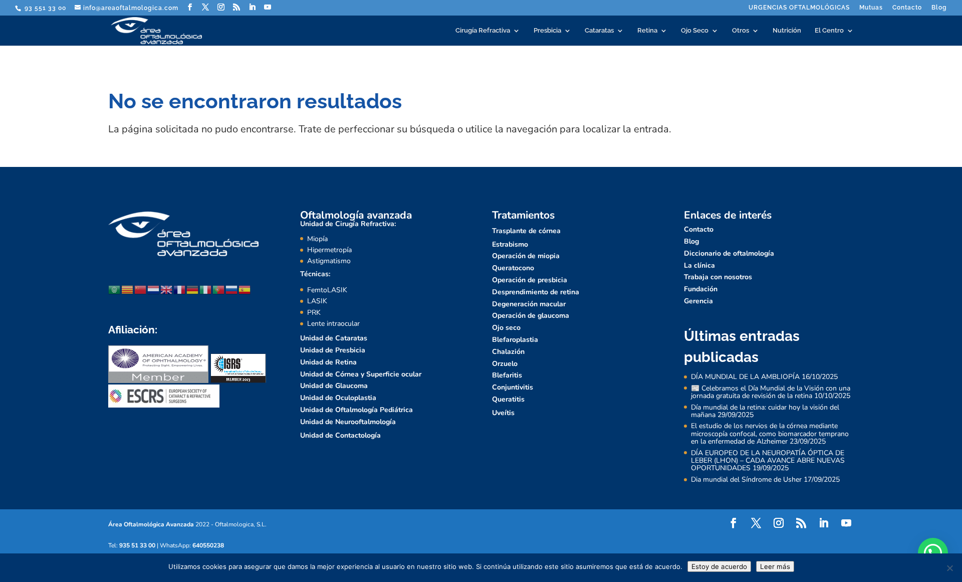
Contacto (907, 8)
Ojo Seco (694, 30)
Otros (740, 30)
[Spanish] (245, 289)
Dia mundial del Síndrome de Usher (746, 479)
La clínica (699, 265)
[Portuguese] (218, 289)
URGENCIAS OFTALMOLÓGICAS (799, 8)
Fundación (700, 289)
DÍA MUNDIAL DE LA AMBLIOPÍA (745, 376)
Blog (939, 8)
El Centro (829, 30)
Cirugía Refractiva (482, 30)
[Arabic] (114, 289)
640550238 (208, 545)
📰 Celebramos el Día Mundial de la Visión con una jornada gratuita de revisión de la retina (770, 392)
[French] (179, 289)
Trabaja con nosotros (718, 277)
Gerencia (698, 301)
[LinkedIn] (252, 7)
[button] (933, 553)
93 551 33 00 (44, 8)
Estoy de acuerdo (719, 566)
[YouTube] (268, 7)
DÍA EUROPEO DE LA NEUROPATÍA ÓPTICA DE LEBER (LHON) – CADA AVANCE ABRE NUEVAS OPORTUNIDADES (768, 460)
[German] (192, 289)
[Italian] (205, 289)
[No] (949, 568)
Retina (647, 30)
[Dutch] (153, 289)
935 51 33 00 (137, 545)
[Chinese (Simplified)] (140, 289)
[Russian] (231, 289)
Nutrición (787, 30)
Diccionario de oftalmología (729, 253)
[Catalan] (127, 289)
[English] (166, 289)
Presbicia (547, 30)
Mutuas (871, 8)
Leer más (775, 566)
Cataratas (599, 30)
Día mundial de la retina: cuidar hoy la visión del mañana (765, 411)
